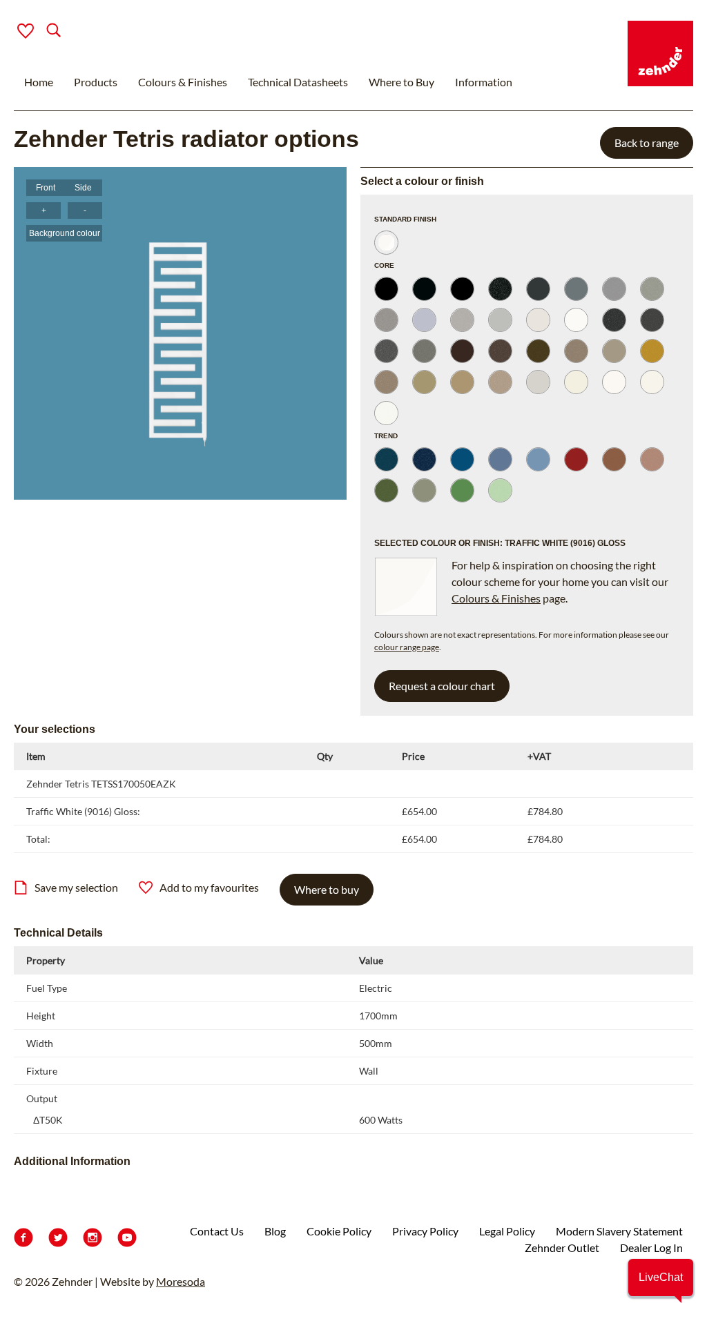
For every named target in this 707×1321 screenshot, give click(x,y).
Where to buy (326, 889)
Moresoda (180, 1281)
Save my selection (76, 887)
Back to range (646, 142)
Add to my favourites (209, 887)
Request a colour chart (442, 685)
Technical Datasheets (298, 81)
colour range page (406, 647)
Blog (275, 1230)
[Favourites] (25, 31)
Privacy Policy (425, 1230)
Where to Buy (401, 81)
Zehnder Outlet (562, 1247)
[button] (660, 1277)
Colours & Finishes (182, 81)
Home (38, 81)
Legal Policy (507, 1230)
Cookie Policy (339, 1230)
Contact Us (217, 1230)
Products (95, 81)
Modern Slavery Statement (619, 1230)
